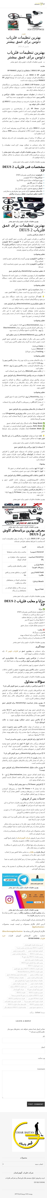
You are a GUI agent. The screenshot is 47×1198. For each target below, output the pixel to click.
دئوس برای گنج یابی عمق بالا (35, 989)
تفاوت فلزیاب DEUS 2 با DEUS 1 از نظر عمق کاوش (28, 969)
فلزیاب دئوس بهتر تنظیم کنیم (13, 1001)
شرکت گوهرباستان (23, 838)
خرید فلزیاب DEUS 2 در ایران (18, 986)
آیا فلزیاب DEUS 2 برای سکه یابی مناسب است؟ (30, 948)
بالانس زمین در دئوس (19, 951)
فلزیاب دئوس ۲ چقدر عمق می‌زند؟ (33, 1001)
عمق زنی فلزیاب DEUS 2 (36, 992)
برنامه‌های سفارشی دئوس (19, 954)
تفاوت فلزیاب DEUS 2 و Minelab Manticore (30, 972)
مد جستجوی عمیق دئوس (36, 1007)
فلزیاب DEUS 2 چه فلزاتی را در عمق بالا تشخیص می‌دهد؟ (27, 995)
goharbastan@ (38, 927)
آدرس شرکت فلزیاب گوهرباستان (34, 945)
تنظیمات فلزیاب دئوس (36, 984)
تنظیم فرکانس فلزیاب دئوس (35, 978)
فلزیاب (23, 34)
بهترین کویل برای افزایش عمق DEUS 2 (32, 963)
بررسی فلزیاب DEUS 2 (36, 954)
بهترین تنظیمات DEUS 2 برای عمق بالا (32, 957)
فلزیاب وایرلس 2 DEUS (36, 1004)
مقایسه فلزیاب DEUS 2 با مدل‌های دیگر (15, 1007)
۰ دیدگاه (32, 1012)
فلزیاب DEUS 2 (21, 992)
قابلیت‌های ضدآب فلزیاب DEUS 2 (17, 1004)
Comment (41, 1069)
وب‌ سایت (41, 1058)
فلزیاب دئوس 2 (12, 651)
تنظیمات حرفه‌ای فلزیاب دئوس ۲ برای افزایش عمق (29, 981)
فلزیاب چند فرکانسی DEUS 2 (17, 998)
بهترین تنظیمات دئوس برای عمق (34, 960)
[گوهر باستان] (38, 4)
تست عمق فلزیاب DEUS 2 (35, 966)
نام (44, 1036)
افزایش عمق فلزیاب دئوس (35, 951)
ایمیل (43, 1047)
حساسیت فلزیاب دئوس (36, 986)
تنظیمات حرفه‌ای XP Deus (16, 978)
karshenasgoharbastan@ (12, 931)
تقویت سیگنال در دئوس (36, 975)
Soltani (37, 1012)
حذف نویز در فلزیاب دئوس (20, 984)
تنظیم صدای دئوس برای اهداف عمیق (17, 975)
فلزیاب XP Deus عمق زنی (35, 998)
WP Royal (18, 1194)
